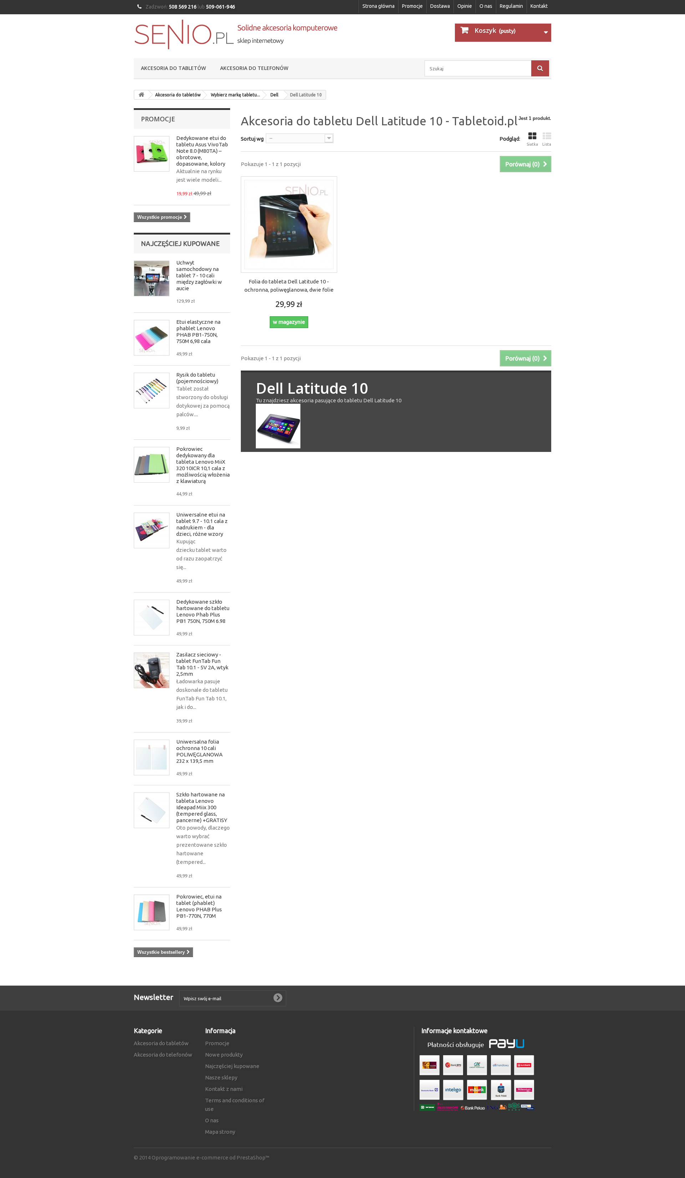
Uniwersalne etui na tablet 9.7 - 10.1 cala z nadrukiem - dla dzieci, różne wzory (202, 524)
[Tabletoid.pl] (235, 34)
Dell (274, 94)
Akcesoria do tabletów (173, 68)
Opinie (464, 6)
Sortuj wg (252, 139)
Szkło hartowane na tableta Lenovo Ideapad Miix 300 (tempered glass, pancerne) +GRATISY (201, 807)
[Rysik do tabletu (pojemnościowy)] (151, 390)
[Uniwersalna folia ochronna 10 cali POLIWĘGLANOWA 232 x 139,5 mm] (151, 757)
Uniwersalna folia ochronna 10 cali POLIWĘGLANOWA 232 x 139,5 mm (199, 751)
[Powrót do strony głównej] (141, 94)
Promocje (412, 6)
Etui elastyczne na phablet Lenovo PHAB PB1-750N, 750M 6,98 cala (198, 331)
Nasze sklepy (221, 1077)
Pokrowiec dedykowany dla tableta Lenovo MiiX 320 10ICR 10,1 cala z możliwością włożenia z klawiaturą (203, 465)
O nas (486, 6)
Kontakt (539, 6)
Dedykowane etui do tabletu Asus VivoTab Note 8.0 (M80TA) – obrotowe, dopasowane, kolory (202, 151)
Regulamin (511, 6)
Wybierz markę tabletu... (235, 94)
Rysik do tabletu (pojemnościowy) (197, 378)
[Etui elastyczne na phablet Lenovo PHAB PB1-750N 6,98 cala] (151, 338)
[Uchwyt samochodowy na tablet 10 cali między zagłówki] (151, 278)
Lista (546, 144)
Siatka (532, 144)
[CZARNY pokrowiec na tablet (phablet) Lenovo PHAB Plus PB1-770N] (151, 912)
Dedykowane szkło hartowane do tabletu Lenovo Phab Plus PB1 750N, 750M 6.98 (202, 611)
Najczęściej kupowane (180, 243)
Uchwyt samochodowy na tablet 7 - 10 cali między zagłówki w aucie (199, 275)
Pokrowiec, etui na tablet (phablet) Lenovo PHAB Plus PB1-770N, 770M (199, 906)
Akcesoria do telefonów (254, 68)
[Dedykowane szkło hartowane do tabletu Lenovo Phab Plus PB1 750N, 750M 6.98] (151, 617)
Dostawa (440, 6)
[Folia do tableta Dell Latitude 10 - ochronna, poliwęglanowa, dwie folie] (289, 224)
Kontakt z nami (224, 1089)
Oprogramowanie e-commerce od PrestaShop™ (210, 1157)
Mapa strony (220, 1132)
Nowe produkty (224, 1055)
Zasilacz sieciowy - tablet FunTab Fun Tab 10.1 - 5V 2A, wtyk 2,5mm (202, 664)
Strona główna (378, 6)
